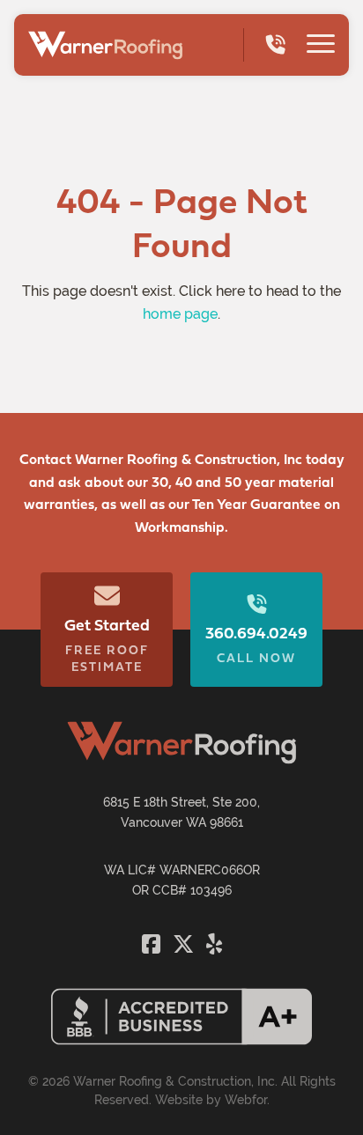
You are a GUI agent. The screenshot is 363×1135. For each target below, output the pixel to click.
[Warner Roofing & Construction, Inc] (105, 45)
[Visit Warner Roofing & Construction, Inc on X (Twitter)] (186, 944)
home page (180, 314)
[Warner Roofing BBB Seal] (181, 1040)
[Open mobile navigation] (321, 46)
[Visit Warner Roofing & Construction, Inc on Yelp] (214, 944)
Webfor (246, 1100)
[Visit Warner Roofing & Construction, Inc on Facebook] (154, 944)
